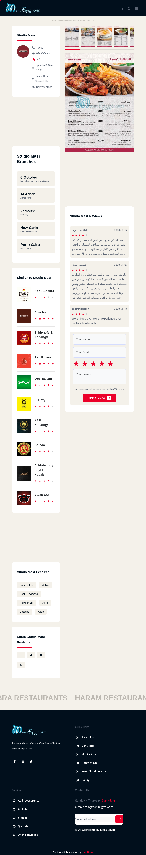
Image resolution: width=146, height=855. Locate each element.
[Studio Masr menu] (72, 36)
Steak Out (41, 495)
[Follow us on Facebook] (15, 761)
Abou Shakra (44, 291)
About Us (87, 737)
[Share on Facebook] (21, 655)
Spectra (40, 312)
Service (16, 790)
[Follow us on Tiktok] (31, 761)
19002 (39, 47)
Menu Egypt (107, 830)
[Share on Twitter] (31, 655)
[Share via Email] (41, 655)
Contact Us (89, 763)
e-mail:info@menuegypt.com (94, 807)
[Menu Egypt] (23, 8)
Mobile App (88, 754)
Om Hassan (43, 379)
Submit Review (96, 398)
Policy (85, 780)
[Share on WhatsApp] (21, 665)
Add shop (24, 809)
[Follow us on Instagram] (23, 761)
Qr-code (23, 826)
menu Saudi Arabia (93, 771)
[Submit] (119, 819)
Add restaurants (28, 800)
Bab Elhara (42, 357)
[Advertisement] (36, 124)
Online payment (28, 834)
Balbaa (39, 445)
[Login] (129, 8)
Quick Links (82, 727)
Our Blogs (87, 746)
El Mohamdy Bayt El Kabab (43, 469)
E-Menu (23, 817)
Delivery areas (44, 87)
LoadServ (87, 852)
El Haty (39, 400)
